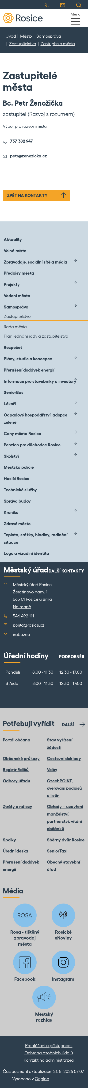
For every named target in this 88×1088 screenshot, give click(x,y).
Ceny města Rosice (22, 433)
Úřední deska (15, 850)
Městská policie (19, 467)
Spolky (9, 839)
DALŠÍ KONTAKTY (66, 570)
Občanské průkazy (21, 758)
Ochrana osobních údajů (48, 1052)
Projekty (12, 284)
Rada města (15, 326)
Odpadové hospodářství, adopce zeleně (35, 418)
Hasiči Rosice (16, 478)
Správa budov (17, 501)
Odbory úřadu (16, 780)
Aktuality (13, 239)
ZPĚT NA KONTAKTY (27, 195)
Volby (52, 769)
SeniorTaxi (57, 850)
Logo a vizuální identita (26, 553)
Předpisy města (19, 273)
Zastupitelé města (58, 43)
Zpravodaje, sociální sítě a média (35, 262)
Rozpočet (13, 347)
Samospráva (48, 36)
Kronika (11, 512)
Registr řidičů (16, 769)
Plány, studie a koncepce (28, 358)
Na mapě (22, 606)
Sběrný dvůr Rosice (65, 839)
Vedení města (17, 295)
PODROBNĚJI (71, 656)
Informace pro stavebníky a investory (40, 381)
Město (26, 36)
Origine (42, 1078)
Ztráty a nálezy (17, 806)
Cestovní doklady (64, 758)
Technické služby (20, 489)
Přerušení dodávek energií (29, 370)
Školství (11, 456)
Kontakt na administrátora (49, 1060)
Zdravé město (17, 523)
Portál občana (16, 739)
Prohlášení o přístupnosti (49, 1045)
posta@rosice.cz (28, 625)
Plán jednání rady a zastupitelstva (36, 336)
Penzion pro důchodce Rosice (32, 444)
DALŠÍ (68, 724)
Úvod (11, 36)
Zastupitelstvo (22, 43)
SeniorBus (13, 392)
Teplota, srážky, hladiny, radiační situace (35, 538)
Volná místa (15, 250)
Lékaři (10, 403)
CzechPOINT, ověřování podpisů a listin (64, 788)
